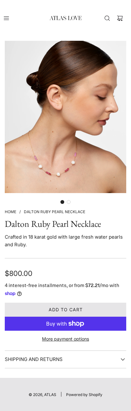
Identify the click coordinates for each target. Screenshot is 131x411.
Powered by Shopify (84, 394)
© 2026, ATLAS (42, 394)
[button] (62, 202)
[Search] (107, 18)
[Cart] (120, 18)
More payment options (65, 339)
